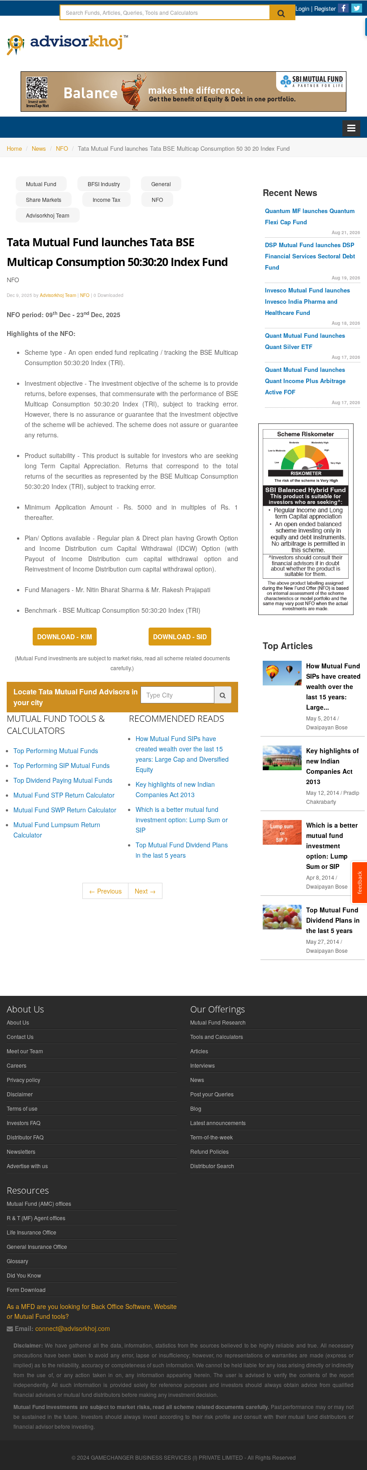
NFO (157, 199)
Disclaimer (20, 1094)
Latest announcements (218, 1122)
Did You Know (24, 1275)
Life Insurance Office (31, 1232)
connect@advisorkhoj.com (72, 1328)
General (161, 184)
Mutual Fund (41, 184)
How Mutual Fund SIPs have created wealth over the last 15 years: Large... (333, 686)
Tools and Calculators (216, 1036)
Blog (195, 1108)
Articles (199, 1051)
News (197, 1079)
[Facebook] (343, 8)
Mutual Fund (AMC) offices (39, 1203)
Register (325, 8)
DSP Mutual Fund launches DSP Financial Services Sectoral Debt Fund (310, 255)
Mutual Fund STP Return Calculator (64, 794)
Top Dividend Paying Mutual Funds (62, 780)
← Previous (105, 890)
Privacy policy (23, 1079)
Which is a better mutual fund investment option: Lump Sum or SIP (182, 819)
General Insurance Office (37, 1246)
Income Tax (106, 199)
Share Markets (43, 199)
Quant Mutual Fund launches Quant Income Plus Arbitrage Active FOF (305, 380)
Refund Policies (209, 1151)
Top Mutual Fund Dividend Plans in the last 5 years (333, 920)
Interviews (202, 1065)
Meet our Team (25, 1051)
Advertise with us (27, 1165)
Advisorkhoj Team (47, 215)
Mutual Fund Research (218, 1022)
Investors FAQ (23, 1122)
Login (302, 8)
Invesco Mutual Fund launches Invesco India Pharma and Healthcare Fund (307, 301)
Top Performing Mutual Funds (55, 750)
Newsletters (21, 1151)
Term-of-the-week (211, 1137)
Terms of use (22, 1108)
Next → (145, 890)
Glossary (17, 1261)
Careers (16, 1065)
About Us (18, 1022)
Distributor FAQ (25, 1137)
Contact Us (20, 1036)
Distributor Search (212, 1165)
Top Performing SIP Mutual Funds (61, 765)
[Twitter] (356, 8)
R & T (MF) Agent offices (36, 1217)
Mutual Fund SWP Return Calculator (64, 809)
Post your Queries (212, 1094)
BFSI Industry (104, 184)
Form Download (26, 1289)
